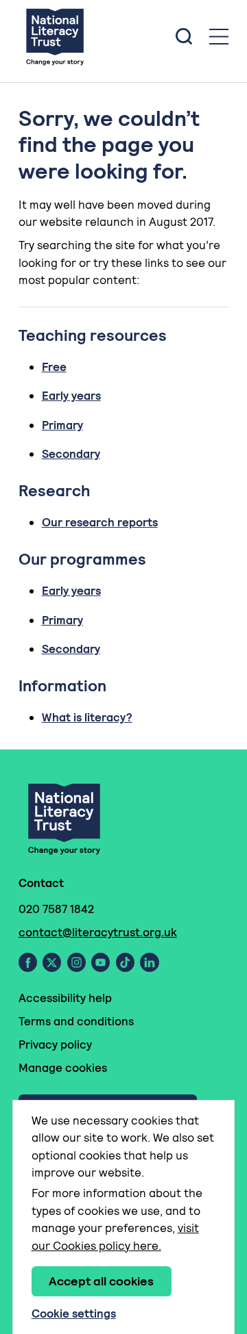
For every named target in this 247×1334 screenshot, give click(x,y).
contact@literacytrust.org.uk (98, 932)
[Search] (184, 36)
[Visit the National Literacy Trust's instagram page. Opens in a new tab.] (76, 962)
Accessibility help (65, 997)
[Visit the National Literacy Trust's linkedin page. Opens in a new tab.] (149, 962)
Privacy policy (55, 1044)
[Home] (55, 36)
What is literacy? (87, 717)
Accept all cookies (101, 1281)
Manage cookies (63, 1067)
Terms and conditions (76, 1021)
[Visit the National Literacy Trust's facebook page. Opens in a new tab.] (28, 962)
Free (54, 366)
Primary (62, 425)
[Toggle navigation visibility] (218, 36)
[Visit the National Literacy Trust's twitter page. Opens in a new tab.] (52, 962)
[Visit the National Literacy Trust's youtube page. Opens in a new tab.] (100, 962)
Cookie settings (74, 1313)
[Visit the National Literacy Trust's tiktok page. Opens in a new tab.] (125, 962)
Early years (71, 395)
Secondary (71, 453)
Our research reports (100, 522)
